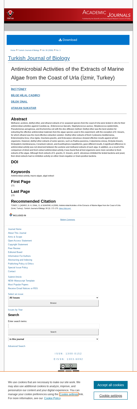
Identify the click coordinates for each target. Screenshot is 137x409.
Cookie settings (69, 394)
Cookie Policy (52, 398)
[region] (68, 390)
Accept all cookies (110, 385)
